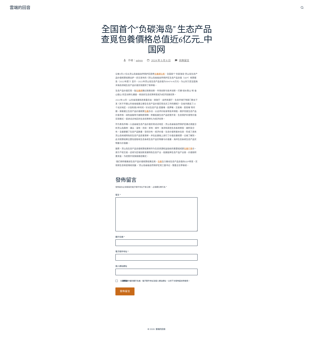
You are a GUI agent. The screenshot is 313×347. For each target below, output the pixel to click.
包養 (147, 111)
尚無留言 (184, 60)
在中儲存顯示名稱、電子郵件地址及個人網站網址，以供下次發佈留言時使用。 (155, 281)
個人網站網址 (121, 266)
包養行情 (188, 148)
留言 (118, 195)
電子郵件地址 (122, 251)
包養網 (139, 90)
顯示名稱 (120, 237)
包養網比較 (159, 74)
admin (139, 60)
